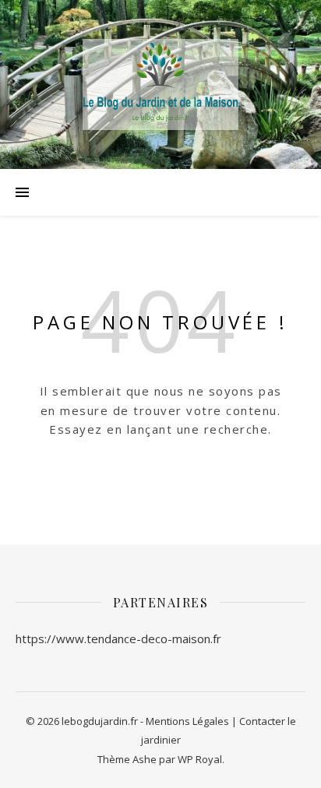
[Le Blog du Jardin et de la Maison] (160, 84)
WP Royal (200, 759)
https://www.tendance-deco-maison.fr (118, 638)
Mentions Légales (187, 721)
